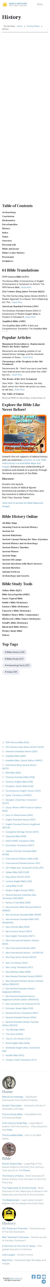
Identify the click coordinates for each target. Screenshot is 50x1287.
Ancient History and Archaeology (20, 543)
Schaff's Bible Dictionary (15, 623)
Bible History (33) (15, 652)
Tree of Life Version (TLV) (18, 1038)
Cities (9, 1129)
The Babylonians (10, 1200)
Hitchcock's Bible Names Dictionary (21, 618)
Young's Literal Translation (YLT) (21, 1060)
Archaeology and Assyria (15, 575)
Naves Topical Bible (12, 598)
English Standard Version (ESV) (20, 819)
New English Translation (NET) (20, 936)
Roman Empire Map (12, 1163)
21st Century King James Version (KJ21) (23, 291)
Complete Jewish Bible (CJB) (19, 786)
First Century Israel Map (14, 1123)
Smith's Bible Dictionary (15, 602)
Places (26, 1170)
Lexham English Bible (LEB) (19, 881)
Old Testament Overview (15, 1228)
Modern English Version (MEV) (20, 890)
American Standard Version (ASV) (20, 306)
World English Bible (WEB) (18, 1043)
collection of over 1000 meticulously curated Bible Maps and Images (24, 463)
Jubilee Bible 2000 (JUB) (17, 872)
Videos (5, 635)
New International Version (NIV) (21, 948)
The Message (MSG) (15, 1029)
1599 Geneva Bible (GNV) (15, 276)
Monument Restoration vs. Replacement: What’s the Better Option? (23, 345)
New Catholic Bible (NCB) (17, 927)
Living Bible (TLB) (14, 886)
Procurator (8, 257)
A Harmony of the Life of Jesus (18, 1246)
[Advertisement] (25, 59)
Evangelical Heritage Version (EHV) (22, 832)
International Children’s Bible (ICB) (22, 859)
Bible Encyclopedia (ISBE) (16, 594)
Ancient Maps (9, 555)
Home (19, 26)
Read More (26, 287)
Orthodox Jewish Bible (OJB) (19, 1008)
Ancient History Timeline (15, 547)
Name (5, 236)
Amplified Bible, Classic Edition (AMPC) (24, 760)
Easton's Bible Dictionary (15, 606)
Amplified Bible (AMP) (14, 321)
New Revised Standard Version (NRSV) (24, 976)
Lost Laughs (8, 1254)
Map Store (7, 1260)
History (6, 228)
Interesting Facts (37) (18, 665)
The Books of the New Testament (19, 379)
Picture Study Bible (12, 631)
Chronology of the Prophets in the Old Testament (22, 363)
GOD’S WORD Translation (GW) (20, 841)
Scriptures (7, 261)
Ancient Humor (10, 551)
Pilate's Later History (13, 252)
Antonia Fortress (11, 571)
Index (5, 232)
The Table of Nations (13, 394)
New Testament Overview (15, 1237)
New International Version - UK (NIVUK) (24, 952)
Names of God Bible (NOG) (18, 902)
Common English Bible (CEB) (19, 782)
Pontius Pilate (33, 26)
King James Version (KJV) (18, 877)
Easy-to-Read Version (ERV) (19, 815)
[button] (40, 4)
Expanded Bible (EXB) (16, 836)
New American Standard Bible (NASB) (23, 914)
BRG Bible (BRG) (13, 773)
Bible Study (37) (15, 659)
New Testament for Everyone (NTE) (23, 1004)
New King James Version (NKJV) (21, 957)
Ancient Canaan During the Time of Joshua (25, 539)
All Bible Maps (9, 523)
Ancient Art (8, 531)
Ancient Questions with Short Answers (22, 563)
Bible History (15, 1278)
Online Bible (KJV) (12, 590)
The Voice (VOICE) (14, 1034)
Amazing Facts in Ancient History (20, 527)
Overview (7, 240)
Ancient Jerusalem (12, 1105)
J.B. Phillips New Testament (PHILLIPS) (24, 868)
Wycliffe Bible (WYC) (15, 1055)
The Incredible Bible (12, 1135)
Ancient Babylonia (12, 535)
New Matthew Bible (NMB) (18, 972)
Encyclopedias (10, 224)
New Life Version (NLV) (17, 963)
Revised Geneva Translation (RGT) (22, 1013)
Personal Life (9, 244)
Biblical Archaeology (12, 1097)
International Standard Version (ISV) (23, 863)
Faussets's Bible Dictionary (16, 610)
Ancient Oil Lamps (12, 559)
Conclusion (8, 216)
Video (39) (12, 672)
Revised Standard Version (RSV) (21, 1017)
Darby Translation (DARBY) (19, 795)
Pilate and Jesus (10, 248)
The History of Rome (12, 1176)
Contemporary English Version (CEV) (23, 791)
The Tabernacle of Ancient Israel (19, 1188)
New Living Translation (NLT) (19, 967)
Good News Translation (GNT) (20, 845)
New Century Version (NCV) (19, 931)
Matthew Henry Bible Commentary (20, 614)
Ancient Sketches (11, 567)
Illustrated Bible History (15, 627)
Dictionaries (8, 220)
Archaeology (9, 212)
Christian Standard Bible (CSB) (20, 777)
